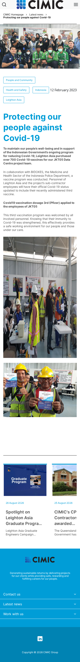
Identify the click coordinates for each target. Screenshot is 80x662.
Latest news (36, 14)
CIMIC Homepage (13, 14)
